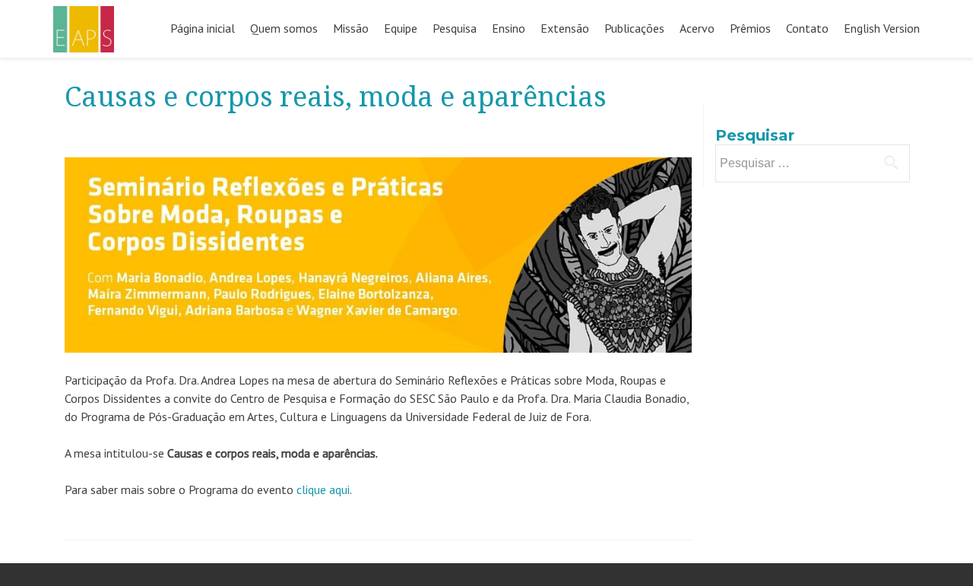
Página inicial (202, 28)
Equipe (400, 28)
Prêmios (750, 28)
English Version (882, 28)
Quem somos (284, 28)
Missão (351, 28)
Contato (807, 28)
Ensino (508, 28)
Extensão (564, 28)
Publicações (634, 28)
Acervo (697, 28)
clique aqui (323, 489)
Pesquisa (455, 28)
